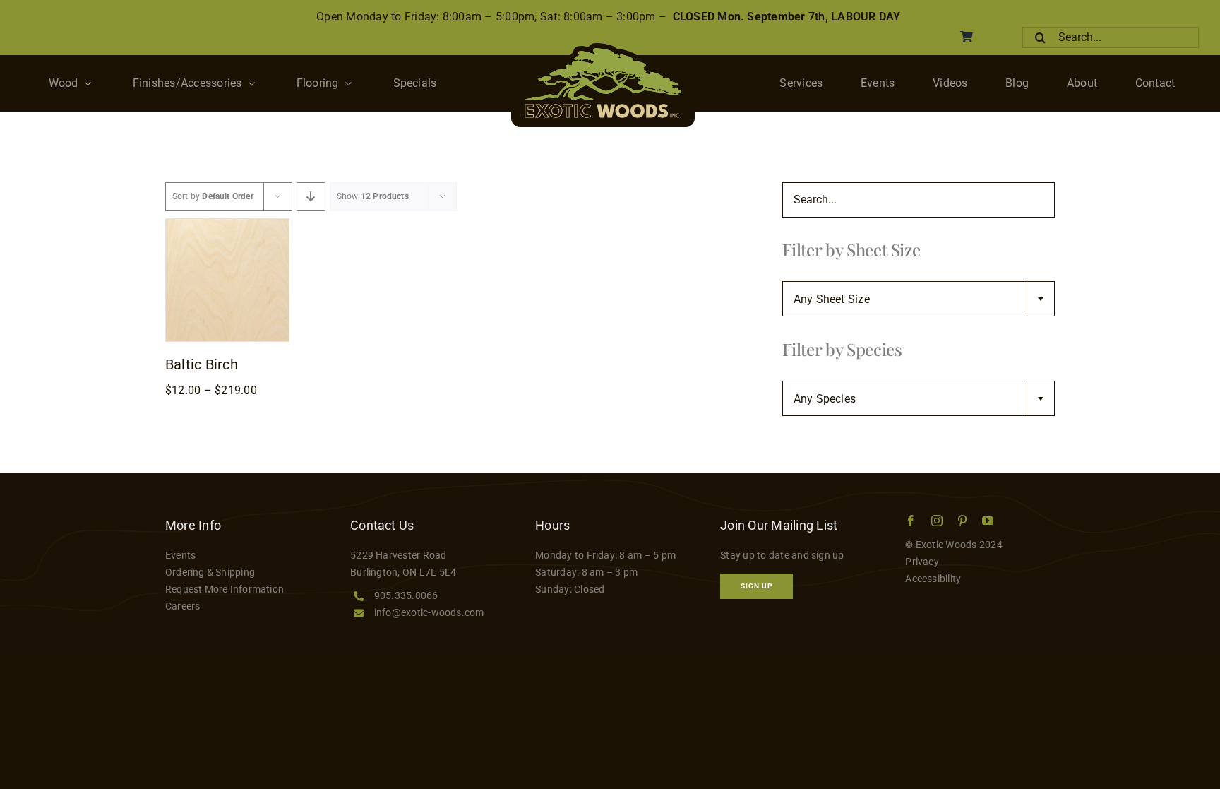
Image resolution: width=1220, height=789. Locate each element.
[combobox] (918, 298)
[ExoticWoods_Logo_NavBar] (603, 48)
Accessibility (933, 578)
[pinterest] (962, 520)
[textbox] (918, 299)
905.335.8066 (406, 595)
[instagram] (937, 520)
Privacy (922, 561)
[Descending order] (311, 196)
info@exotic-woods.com (429, 612)
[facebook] (910, 520)
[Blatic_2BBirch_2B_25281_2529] (227, 224)
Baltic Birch (201, 364)
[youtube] (987, 520)
